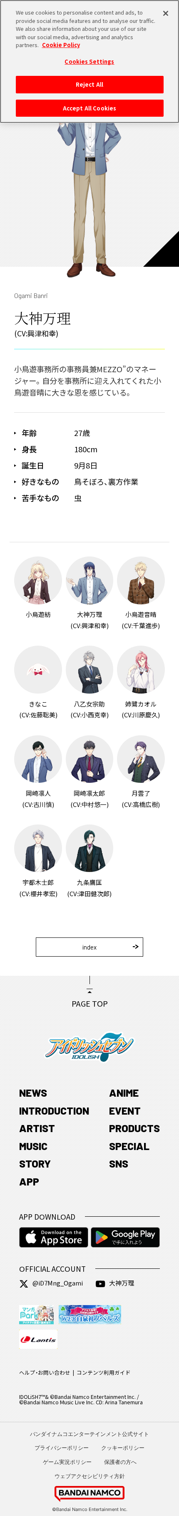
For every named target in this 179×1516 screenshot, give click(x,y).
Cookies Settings (89, 61)
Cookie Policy (61, 45)
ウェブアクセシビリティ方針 (90, 1476)
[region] (89, 61)
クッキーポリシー (122, 1447)
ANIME (124, 1092)
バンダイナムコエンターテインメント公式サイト (89, 1434)
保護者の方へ (120, 1461)
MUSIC (33, 1146)
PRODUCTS (134, 1128)
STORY (35, 1163)
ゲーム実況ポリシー (67, 1461)
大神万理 (121, 1282)
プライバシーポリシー (62, 1447)
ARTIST (37, 1128)
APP (29, 1181)
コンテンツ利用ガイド (104, 1372)
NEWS (33, 1092)
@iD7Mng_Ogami (57, 1282)
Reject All (89, 84)
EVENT (125, 1110)
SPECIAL (129, 1146)
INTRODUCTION (54, 1110)
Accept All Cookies (89, 108)
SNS (118, 1163)
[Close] (166, 13)
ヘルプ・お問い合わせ (44, 1372)
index (89, 947)
